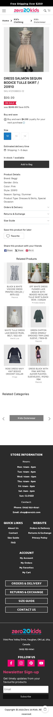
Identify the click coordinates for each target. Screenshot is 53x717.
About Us (13, 528)
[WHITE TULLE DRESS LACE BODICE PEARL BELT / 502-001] (14, 316)
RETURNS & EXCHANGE (26, 592)
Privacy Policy (39, 538)
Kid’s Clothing (18, 20)
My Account (26, 558)
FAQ (13, 543)
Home (5, 20)
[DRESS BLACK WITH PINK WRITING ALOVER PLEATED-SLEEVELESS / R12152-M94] (38, 355)
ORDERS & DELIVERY (26, 583)
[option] (26, 418)
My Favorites (26, 568)
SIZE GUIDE (27, 601)
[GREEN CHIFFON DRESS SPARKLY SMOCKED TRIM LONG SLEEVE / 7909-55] (38, 316)
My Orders (26, 563)
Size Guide (9, 220)
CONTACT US (26, 609)
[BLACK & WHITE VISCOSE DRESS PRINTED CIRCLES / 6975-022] (14, 273)
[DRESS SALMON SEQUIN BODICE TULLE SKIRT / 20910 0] (26, 49)
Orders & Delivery (13, 207)
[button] (49, 10)
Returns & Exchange (14, 214)
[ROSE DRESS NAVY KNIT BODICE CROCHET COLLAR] (14, 355)
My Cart (26, 573)
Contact (13, 533)
